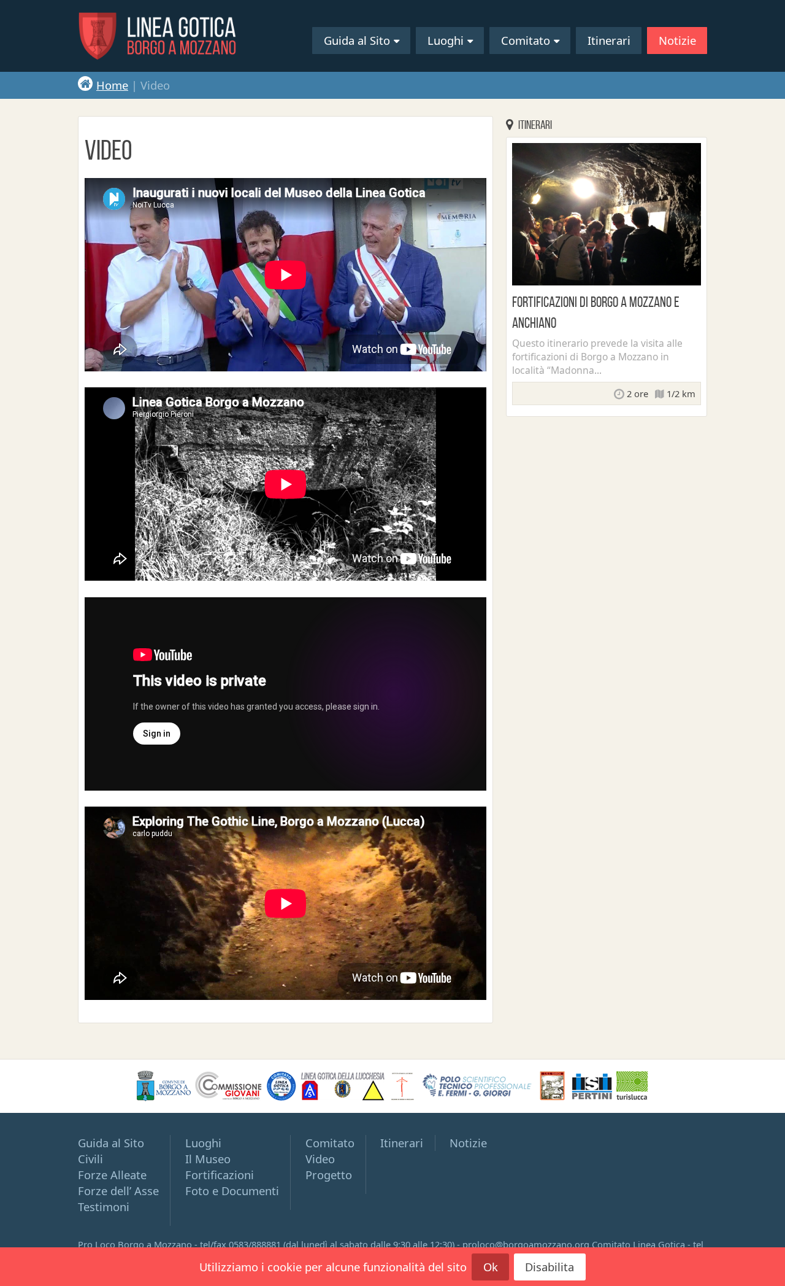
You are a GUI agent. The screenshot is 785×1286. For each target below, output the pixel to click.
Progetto (328, 1174)
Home (112, 85)
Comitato (525, 40)
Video (320, 1158)
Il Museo (208, 1158)
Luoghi (445, 40)
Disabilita (549, 1266)
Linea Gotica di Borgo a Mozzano (157, 35)
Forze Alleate (112, 1174)
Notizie (677, 40)
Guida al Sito (357, 40)
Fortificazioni (219, 1174)
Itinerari (609, 40)
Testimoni (103, 1206)
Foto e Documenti (232, 1190)
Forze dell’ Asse (118, 1190)
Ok (490, 1266)
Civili (90, 1158)
